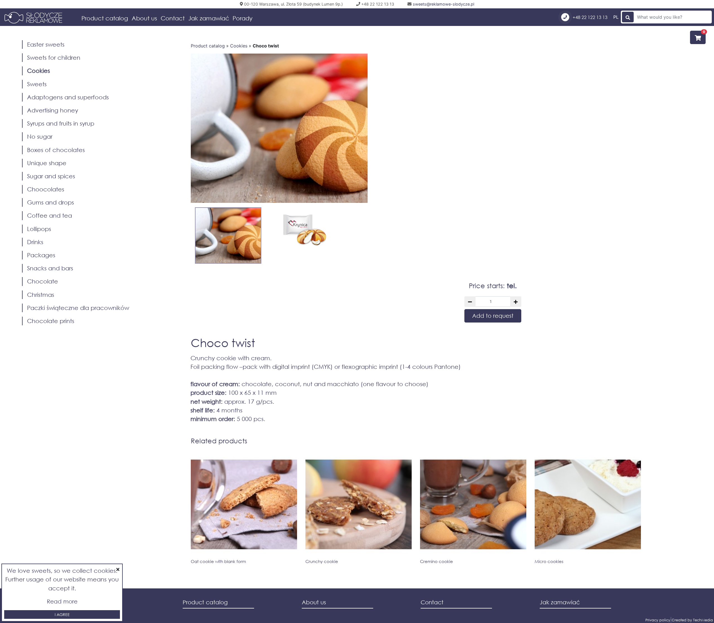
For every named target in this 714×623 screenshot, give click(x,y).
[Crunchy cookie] (358, 504)
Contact (173, 18)
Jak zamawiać (208, 18)
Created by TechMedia (692, 620)
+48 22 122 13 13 (589, 17)
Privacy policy (657, 620)
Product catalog (104, 18)
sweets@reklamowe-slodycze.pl (443, 4)
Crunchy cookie (321, 561)
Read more (62, 601)
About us (144, 18)
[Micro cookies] (588, 504)
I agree (62, 614)
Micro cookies (549, 561)
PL (616, 17)
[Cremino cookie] (473, 504)
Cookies (238, 46)
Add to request (492, 315)
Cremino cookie (436, 561)
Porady (242, 18)
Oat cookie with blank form (218, 561)
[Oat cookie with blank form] (244, 504)
